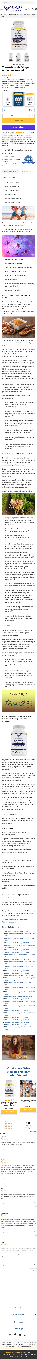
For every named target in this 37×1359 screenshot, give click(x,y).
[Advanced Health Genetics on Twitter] (20, 1334)
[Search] (26, 8)
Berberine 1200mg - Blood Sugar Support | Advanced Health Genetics (9, 1103)
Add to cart (18, 121)
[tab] (10, 171)
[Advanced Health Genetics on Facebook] (15, 1334)
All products (12, 14)
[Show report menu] (34, 1149)
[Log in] (33, 8)
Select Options (9, 1111)
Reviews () (5, 77)
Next (27, 38)
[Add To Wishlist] (15, 1082)
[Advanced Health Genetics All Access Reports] (28, 1089)
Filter (3, 1133)
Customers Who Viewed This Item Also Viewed (18, 1072)
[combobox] (18, 2)
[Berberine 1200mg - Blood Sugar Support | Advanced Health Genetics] (9, 1089)
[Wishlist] (29, 8)
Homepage (4, 14)
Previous (10, 38)
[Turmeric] (11, 57)
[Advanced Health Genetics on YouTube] (25, 1334)
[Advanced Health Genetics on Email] (10, 1334)
